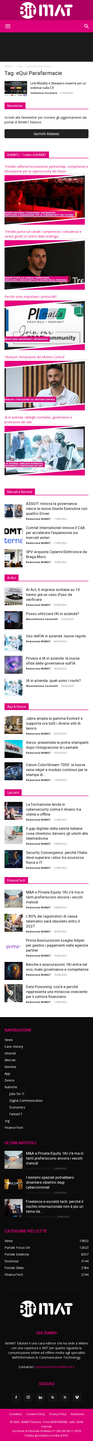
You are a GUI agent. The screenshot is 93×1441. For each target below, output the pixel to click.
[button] (7, 26)
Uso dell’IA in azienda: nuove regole (56, 636)
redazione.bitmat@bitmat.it (55, 1367)
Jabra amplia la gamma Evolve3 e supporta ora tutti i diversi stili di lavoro (54, 723)
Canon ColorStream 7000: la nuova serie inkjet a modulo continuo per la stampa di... (56, 769)
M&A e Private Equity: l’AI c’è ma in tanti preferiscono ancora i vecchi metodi (55, 897)
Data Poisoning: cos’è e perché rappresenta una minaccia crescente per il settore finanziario (56, 991)
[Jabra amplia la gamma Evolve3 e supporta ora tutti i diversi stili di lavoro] (14, 725)
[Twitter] (64, 1397)
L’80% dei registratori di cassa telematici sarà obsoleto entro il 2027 (53, 921)
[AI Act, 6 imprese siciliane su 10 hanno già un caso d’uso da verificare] (14, 596)
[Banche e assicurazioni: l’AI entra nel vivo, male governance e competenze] (14, 971)
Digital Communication (26, 1100)
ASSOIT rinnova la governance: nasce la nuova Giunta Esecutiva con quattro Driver (56, 508)
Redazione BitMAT (38, 518)
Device (9, 1080)
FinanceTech (14, 1127)
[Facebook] (16, 1397)
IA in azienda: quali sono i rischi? (53, 680)
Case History (14, 1046)
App (7, 1073)
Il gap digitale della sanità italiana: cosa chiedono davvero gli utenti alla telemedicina (57, 833)
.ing (7, 1121)
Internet (10, 1053)
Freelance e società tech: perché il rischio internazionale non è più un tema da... (54, 1206)
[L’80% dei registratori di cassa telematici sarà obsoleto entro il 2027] (14, 923)
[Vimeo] (76, 1397)
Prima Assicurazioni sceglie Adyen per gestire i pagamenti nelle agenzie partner (57, 945)
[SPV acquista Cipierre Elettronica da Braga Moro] (14, 558)
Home (8, 66)
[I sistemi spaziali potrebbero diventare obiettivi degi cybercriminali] (14, 1184)
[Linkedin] (40, 1397)
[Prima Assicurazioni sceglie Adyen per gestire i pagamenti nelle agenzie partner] (14, 947)
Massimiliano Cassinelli (42, 619)
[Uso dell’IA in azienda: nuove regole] (14, 642)
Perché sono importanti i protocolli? (31, 296)
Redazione (77, 1414)
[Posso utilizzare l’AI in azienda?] (14, 620)
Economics (17, 1107)
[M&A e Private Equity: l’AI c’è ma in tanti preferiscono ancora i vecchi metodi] (14, 899)
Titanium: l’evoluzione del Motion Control (34, 357)
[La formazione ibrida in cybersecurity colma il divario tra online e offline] (14, 811)
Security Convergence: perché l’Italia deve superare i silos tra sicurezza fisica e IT (56, 857)
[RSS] (52, 1397)
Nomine (10, 1067)
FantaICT (16, 1114)
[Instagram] (28, 1397)
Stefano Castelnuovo (40, 1216)
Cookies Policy (35, 1414)
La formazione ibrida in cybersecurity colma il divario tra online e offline (53, 809)
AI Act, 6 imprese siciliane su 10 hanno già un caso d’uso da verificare (53, 594)
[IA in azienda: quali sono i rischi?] (14, 687)
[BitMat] (46, 10)
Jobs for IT (17, 1094)
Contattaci (15, 1414)
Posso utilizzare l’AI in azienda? (52, 613)
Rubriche (11, 1087)
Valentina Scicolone (43, 93)
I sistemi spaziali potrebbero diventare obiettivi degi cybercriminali (50, 1182)
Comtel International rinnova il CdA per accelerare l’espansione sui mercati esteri (55, 532)
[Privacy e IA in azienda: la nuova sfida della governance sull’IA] (14, 665)
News (9, 1040)
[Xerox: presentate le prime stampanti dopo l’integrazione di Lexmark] (14, 749)
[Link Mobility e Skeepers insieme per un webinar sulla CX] (16, 88)
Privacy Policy (57, 1414)
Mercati (10, 1060)
